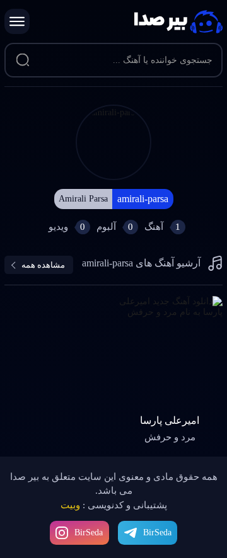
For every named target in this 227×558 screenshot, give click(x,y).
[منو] (17, 21)
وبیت (70, 505)
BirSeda (88, 532)
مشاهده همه (43, 265)
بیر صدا (178, 21)
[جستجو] (22, 60)
